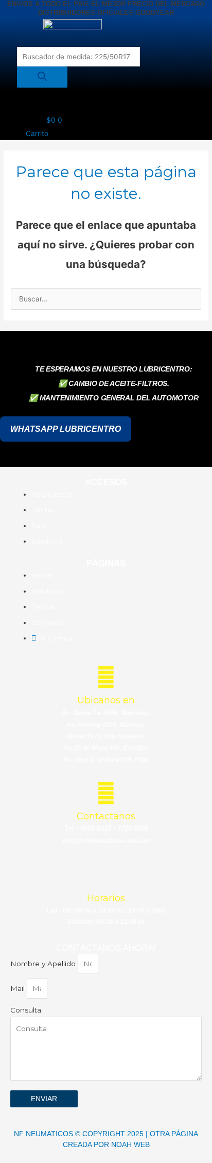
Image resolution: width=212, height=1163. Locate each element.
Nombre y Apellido (44, 963)
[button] (111, 102)
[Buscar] (42, 77)
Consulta (25, 1010)
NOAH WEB (130, 1144)
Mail (18, 988)
